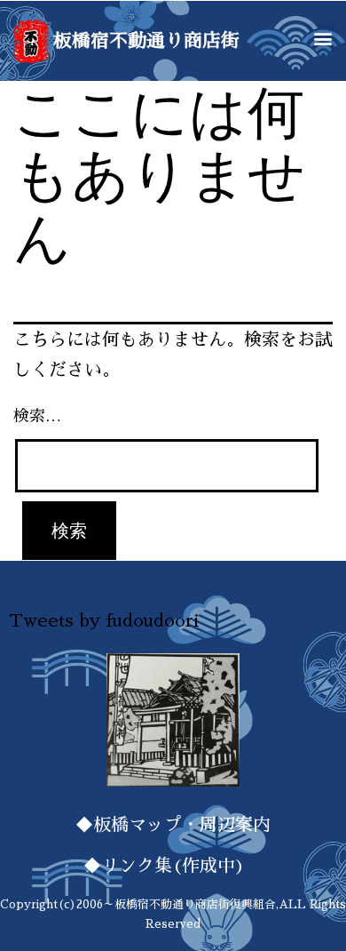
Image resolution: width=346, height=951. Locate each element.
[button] (322, 37)
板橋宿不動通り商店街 (146, 41)
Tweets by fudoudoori (104, 620)
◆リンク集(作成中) (173, 866)
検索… (37, 416)
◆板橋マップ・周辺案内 (173, 825)
